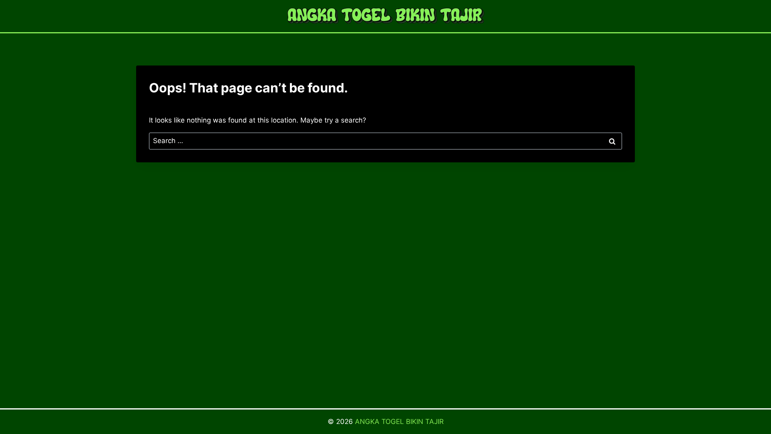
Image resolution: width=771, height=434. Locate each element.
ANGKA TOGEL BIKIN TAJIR (399, 422)
